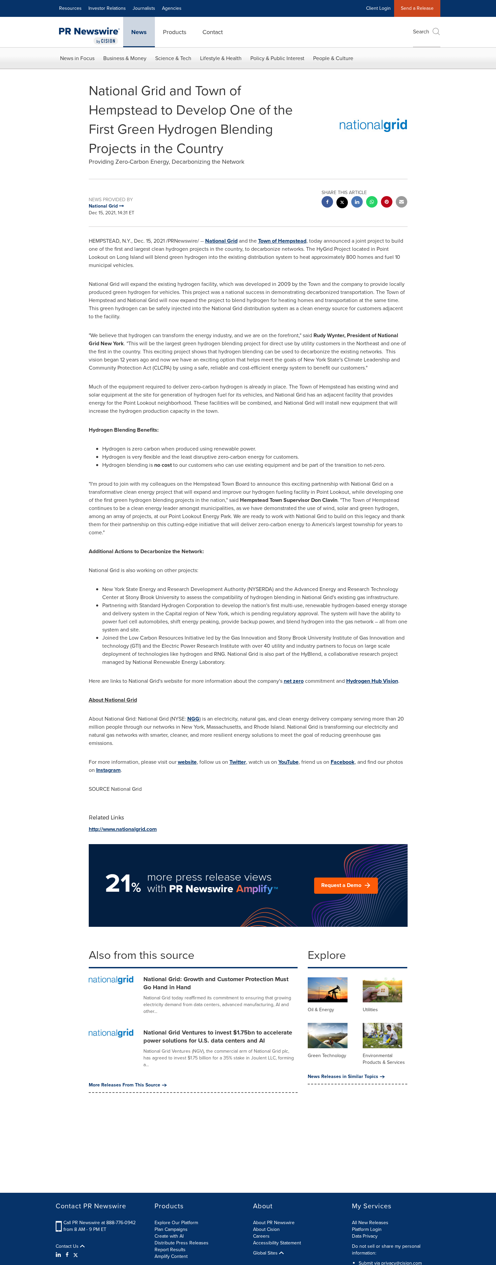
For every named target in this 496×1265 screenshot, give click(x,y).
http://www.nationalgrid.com (123, 829)
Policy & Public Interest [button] (277, 58)
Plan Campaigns (171, 1229)
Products (174, 32)
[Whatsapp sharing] (372, 202)
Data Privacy (365, 1236)
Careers (261, 1236)
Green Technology (327, 1055)
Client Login (378, 8)
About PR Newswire (274, 1222)
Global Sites (266, 1253)
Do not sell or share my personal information (386, 1250)
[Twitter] (76, 1254)
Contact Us (68, 1246)
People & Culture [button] (333, 58)
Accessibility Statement (277, 1242)
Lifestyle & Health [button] (221, 58)
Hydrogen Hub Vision (372, 681)
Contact (212, 32)
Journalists (144, 8)
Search (421, 31)
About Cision (266, 1229)
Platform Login (367, 1229)
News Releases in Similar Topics (343, 1076)
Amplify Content (171, 1256)
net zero (294, 681)
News (139, 32)
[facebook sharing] (327, 202)
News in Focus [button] (77, 58)
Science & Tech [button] (173, 58)
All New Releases (370, 1222)
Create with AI (169, 1236)
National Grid (221, 241)
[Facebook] (67, 1254)
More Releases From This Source (124, 1085)
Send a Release (417, 8)
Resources (70, 8)
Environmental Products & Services (384, 1059)
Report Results (170, 1249)
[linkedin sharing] (357, 202)
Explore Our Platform (176, 1222)
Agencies (172, 8)
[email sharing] (401, 202)
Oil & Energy (321, 1009)
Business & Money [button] (124, 58)
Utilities (370, 1009)
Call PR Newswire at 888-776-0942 (99, 1222)
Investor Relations (107, 8)
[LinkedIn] (59, 1254)
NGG (193, 719)
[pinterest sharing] (386, 202)
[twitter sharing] (342, 203)
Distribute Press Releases (182, 1242)
